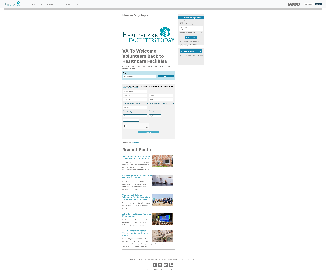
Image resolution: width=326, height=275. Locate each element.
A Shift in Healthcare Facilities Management (136, 215)
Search (318, 4)
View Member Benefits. (130, 88)
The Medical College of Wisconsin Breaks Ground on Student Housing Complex (136, 197)
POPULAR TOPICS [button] (37, 4)
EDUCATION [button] (66, 4)
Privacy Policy (188, 44)
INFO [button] (75, 4)
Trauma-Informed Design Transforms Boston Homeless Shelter (136, 233)
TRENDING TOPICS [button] (53, 4)
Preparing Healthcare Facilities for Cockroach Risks (137, 176)
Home (27, 4)
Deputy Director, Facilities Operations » (191, 55)
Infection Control (139, 142)
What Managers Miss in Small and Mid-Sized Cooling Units (136, 157)
